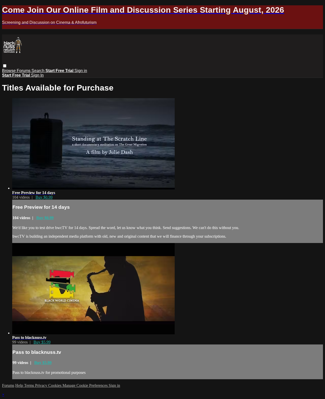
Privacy (41, 385)
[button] (4, 65)
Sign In (37, 75)
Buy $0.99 (44, 197)
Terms (29, 385)
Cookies (55, 385)
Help (19, 385)
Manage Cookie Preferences (85, 385)
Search (38, 70)
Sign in (80, 70)
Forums (24, 70)
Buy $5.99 (42, 342)
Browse (9, 70)
